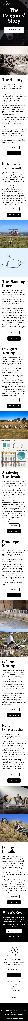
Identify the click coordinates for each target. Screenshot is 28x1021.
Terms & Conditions (14, 990)
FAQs (14, 986)
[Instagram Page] (15, 1006)
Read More (14, 147)
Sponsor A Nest (13, 37)
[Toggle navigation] (2, 3)
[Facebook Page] (12, 1006)
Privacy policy (14, 992)
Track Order (14, 985)
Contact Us (14, 988)
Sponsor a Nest (14, 975)
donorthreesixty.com (17, 1014)
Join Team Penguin (14, 931)
